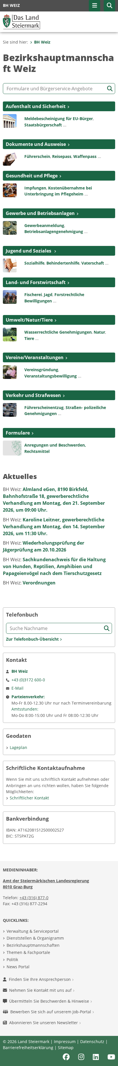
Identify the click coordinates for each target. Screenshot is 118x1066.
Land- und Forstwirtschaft (36, 282)
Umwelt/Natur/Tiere (29, 320)
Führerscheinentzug (44, 407)
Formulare (18, 433)
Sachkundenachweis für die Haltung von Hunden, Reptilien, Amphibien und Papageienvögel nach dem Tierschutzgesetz (54, 566)
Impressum (65, 1041)
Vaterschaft (92, 263)
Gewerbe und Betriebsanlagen (40, 213)
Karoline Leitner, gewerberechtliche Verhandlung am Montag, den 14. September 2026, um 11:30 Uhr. (54, 527)
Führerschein (37, 156)
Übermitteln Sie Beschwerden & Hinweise (49, 1001)
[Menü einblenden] (94, 5)
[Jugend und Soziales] (10, 265)
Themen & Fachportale (28, 952)
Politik (12, 959)
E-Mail (17, 688)
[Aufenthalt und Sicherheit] (10, 121)
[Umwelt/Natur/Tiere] (10, 334)
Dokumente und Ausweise (36, 144)
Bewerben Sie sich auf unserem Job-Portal (51, 1011)
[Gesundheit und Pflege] (10, 190)
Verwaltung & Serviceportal (33, 931)
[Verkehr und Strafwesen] (10, 409)
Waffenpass (85, 156)
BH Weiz (42, 42)
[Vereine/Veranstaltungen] (10, 372)
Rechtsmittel (37, 451)
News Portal (18, 966)
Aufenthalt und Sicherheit (36, 106)
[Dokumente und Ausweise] (10, 158)
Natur (99, 332)
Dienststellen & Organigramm (35, 938)
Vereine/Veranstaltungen (35, 357)
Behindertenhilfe (62, 263)
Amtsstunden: (24, 709)
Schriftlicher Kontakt (29, 798)
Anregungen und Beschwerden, (55, 445)
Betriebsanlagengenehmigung (53, 231)
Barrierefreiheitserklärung (28, 1047)
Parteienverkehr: (28, 696)
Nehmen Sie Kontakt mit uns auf (41, 990)
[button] (109, 5)
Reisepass (61, 156)
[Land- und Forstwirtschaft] (10, 296)
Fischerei (33, 294)
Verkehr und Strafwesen (33, 395)
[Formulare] (12, 447)
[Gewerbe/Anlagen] (10, 227)
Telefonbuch (22, 615)
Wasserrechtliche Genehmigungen (58, 332)
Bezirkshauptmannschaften (33, 945)
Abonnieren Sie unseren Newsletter (44, 1022)
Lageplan (18, 747)
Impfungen (35, 188)
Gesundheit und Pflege (32, 176)
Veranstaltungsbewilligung (50, 376)
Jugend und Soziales (29, 251)
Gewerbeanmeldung (44, 225)
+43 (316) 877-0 (33, 897)
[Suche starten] (110, 88)
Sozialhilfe (34, 263)
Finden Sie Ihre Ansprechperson (40, 979)
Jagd (48, 294)
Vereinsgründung (41, 369)
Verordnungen (39, 583)
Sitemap (66, 1047)
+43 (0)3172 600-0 (28, 679)
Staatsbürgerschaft (43, 125)
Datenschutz (92, 1041)
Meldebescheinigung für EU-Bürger (58, 118)
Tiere (29, 338)
